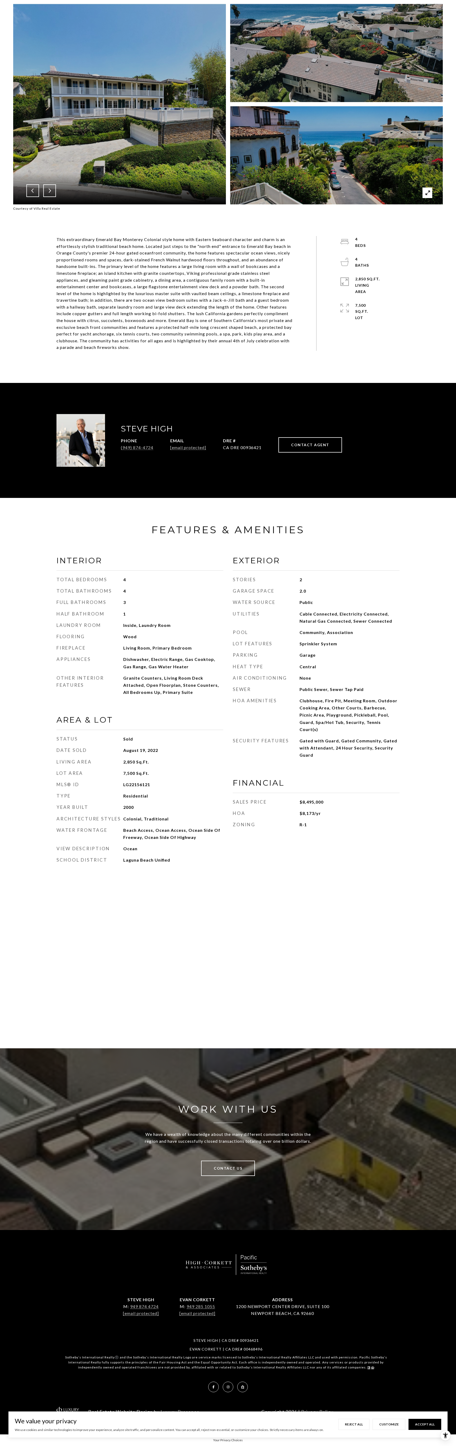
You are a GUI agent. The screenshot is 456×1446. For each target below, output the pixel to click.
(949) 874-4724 (137, 447)
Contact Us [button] (228, 1168)
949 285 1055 (201, 1306)
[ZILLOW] (242, 1387)
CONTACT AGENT (310, 445)
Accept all (425, 1424)
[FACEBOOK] (213, 1387)
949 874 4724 (144, 1306)
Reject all (354, 1424)
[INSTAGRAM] (228, 1387)
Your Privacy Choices (228, 1440)
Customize (389, 1424)
